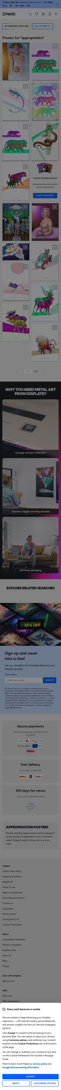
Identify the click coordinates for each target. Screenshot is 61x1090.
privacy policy (40, 1063)
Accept (30, 1076)
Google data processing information (20, 1067)
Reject (16, 1083)
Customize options (45, 1083)
